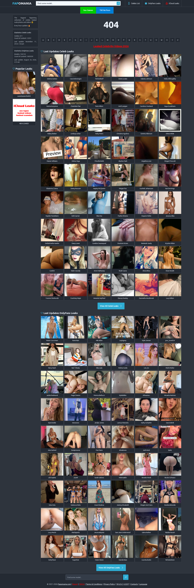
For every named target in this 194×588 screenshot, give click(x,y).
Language (143, 584)
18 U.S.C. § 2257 (122, 584)
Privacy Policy (109, 584)
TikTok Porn (105, 10)
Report (75, 584)
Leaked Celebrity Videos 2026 (111, 46)
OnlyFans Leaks (154, 3)
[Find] (118, 3)
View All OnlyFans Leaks (109, 568)
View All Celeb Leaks (109, 306)
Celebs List (135, 3)
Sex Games (88, 10)
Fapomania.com (64, 584)
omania (21, 3)
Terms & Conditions (94, 584)
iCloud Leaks (174, 3)
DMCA (82, 584)
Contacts (134, 584)
